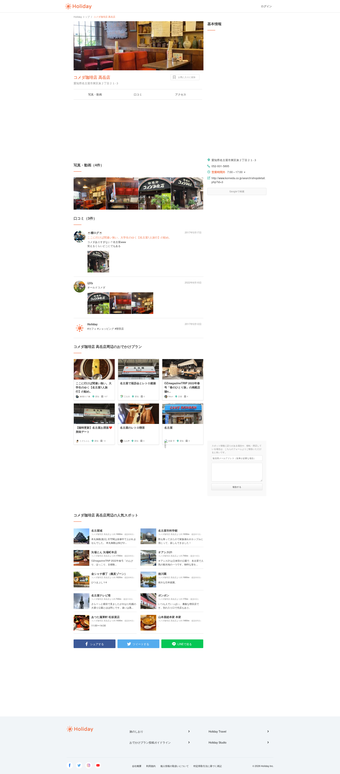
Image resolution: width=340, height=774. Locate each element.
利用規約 (151, 766)
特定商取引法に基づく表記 (207, 766)
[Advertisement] (138, 131)
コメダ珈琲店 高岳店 (92, 77)
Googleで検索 (236, 191)
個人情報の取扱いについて (174, 766)
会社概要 (136, 766)
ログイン (266, 6)
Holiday (78, 6)
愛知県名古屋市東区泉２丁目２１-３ (234, 160)
